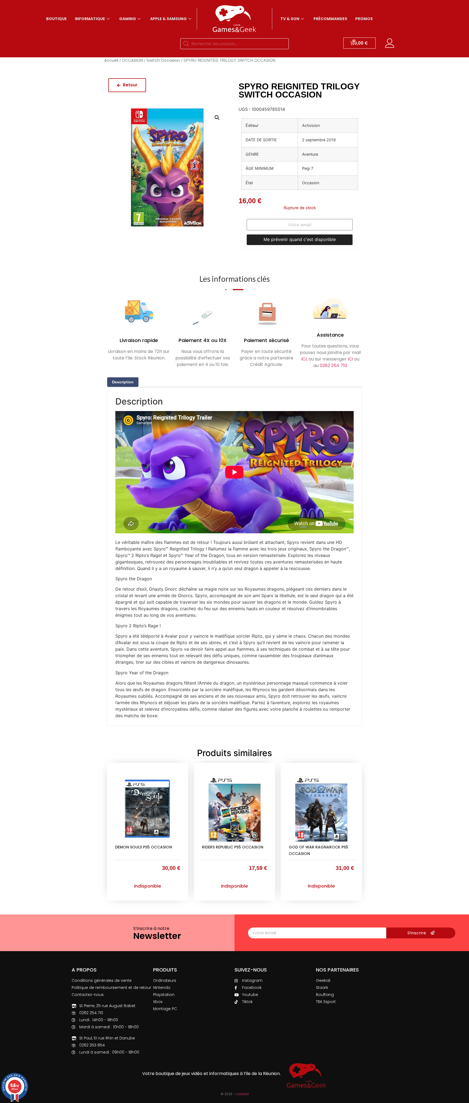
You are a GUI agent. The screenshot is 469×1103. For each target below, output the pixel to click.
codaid (242, 1094)
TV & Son (289, 18)
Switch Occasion (163, 60)
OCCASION (132, 60)
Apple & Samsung (168, 18)
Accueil (111, 60)
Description (123, 382)
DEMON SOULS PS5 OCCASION (143, 847)
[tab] (123, 382)
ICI (304, 359)
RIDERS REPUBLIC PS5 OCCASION (232, 847)
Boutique (56, 18)
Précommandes (330, 18)
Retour (129, 85)
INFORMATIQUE (90, 18)
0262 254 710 (333, 365)
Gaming (127, 18)
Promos (364, 18)
